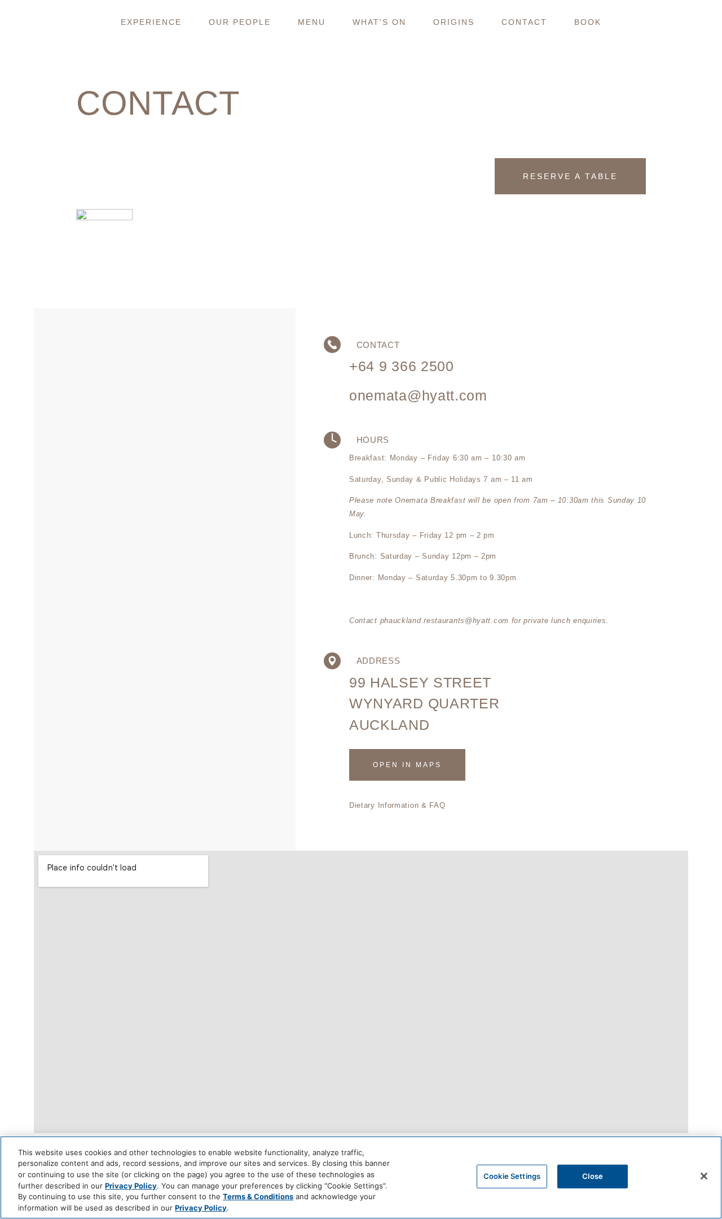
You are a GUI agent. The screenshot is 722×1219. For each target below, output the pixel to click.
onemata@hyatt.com (418, 395)
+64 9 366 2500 (401, 366)
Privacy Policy (131, 1185)
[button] (151, 22)
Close (592, 1176)
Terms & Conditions (258, 1196)
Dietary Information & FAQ (397, 805)
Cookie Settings (511, 1176)
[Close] (704, 1176)
